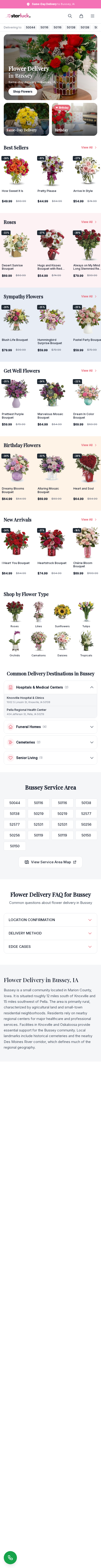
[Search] (70, 16)
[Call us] (10, 1557)
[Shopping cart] (81, 16)
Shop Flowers (22, 91)
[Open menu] (92, 16)
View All (87, 147)
